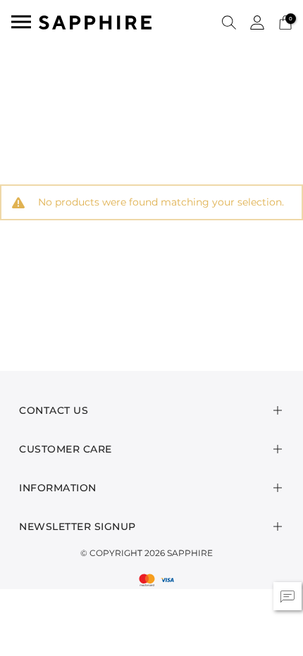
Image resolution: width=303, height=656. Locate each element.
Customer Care (65, 449)
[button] (229, 21)
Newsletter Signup (77, 526)
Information (58, 487)
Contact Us (53, 410)
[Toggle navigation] (21, 22)
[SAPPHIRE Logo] (95, 21)
